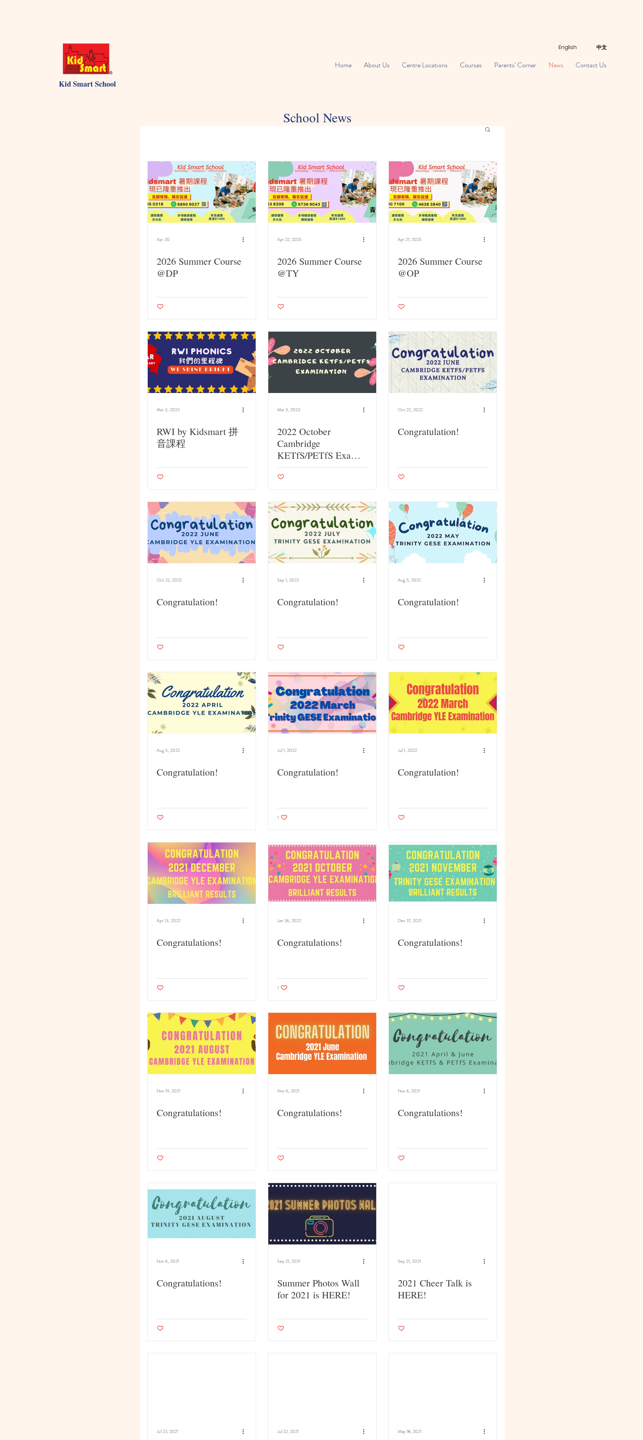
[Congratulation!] (443, 362)
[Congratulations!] (202, 873)
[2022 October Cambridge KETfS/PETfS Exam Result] (322, 362)
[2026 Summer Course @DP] (202, 192)
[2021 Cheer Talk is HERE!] (443, 1213)
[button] (487, 130)
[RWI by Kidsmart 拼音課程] (202, 362)
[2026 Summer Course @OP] (443, 192)
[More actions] (245, 239)
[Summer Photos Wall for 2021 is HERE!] (322, 1213)
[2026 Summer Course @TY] (322, 192)
